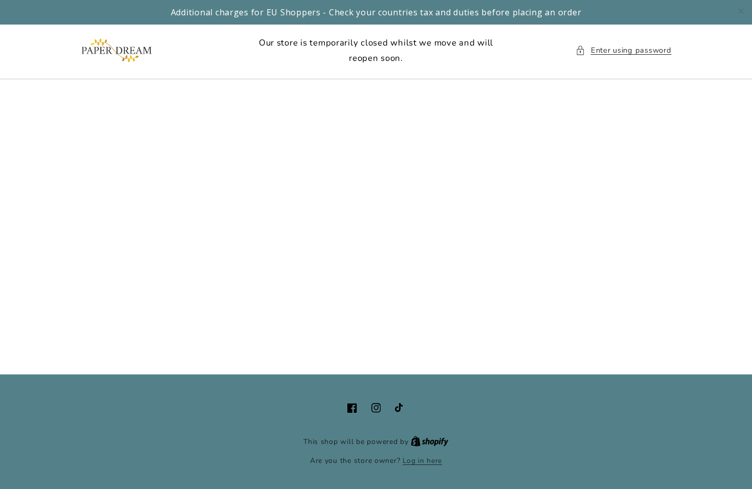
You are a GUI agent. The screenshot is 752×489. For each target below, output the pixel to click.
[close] (741, 11)
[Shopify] (430, 442)
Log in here (422, 460)
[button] (623, 50)
